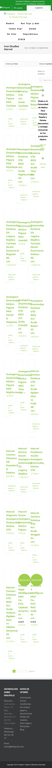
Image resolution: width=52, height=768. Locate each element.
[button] (33, 39)
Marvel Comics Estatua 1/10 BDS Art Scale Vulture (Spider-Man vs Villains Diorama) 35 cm (12, 612)
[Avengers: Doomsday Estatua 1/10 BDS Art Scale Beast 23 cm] (32, 292)
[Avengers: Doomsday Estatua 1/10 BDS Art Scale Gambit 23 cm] (19, 292)
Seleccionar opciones (19, 120)
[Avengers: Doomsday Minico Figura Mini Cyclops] (7, 77)
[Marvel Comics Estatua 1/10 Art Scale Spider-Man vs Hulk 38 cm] (32, 363)
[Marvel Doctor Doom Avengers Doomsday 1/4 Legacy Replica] (19, 441)
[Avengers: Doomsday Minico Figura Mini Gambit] (19, 213)
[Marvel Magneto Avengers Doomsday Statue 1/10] (7, 504)
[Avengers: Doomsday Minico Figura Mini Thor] (19, 363)
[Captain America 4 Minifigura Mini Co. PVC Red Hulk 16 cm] (32, 574)
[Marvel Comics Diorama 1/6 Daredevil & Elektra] (7, 442)
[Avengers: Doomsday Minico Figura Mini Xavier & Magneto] (7, 290)
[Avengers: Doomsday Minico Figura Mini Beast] (32, 77)
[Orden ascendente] (34, 63)
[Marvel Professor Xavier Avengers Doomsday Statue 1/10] (32, 441)
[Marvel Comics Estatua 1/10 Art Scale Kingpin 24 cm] (32, 505)
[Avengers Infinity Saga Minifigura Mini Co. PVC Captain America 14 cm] (19, 574)
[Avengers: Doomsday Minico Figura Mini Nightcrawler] (7, 365)
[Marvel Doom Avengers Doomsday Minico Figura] (19, 504)
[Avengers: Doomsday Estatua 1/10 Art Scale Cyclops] (19, 76)
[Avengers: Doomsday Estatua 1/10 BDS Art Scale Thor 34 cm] (32, 138)
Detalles (8, 126)
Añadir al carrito (7, 121)
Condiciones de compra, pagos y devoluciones (26, 709)
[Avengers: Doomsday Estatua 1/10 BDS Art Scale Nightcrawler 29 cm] (19, 140)
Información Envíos (25, 699)
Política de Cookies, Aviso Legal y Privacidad (26, 721)
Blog (22, 729)
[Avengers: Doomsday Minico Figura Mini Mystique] (7, 140)
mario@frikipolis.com (14, 746)
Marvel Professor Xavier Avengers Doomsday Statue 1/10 (37, 459)
